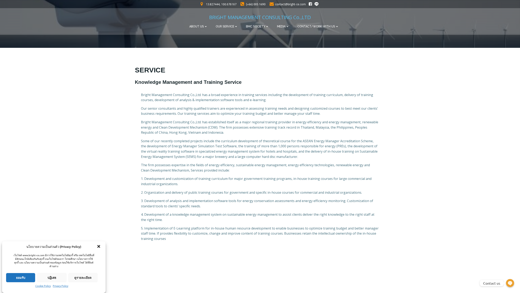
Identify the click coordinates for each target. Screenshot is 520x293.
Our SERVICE (225, 26)
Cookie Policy (43, 286)
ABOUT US (196, 26)
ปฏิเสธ (52, 277)
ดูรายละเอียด (83, 277)
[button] (99, 246)
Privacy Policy (60, 286)
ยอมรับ (20, 277)
